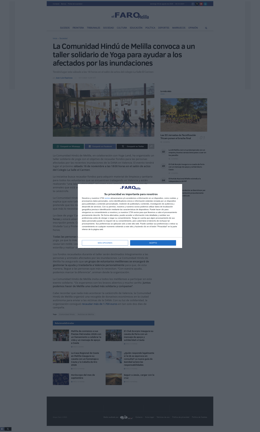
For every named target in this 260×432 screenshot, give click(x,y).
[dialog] (130, 216)
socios (107, 198)
